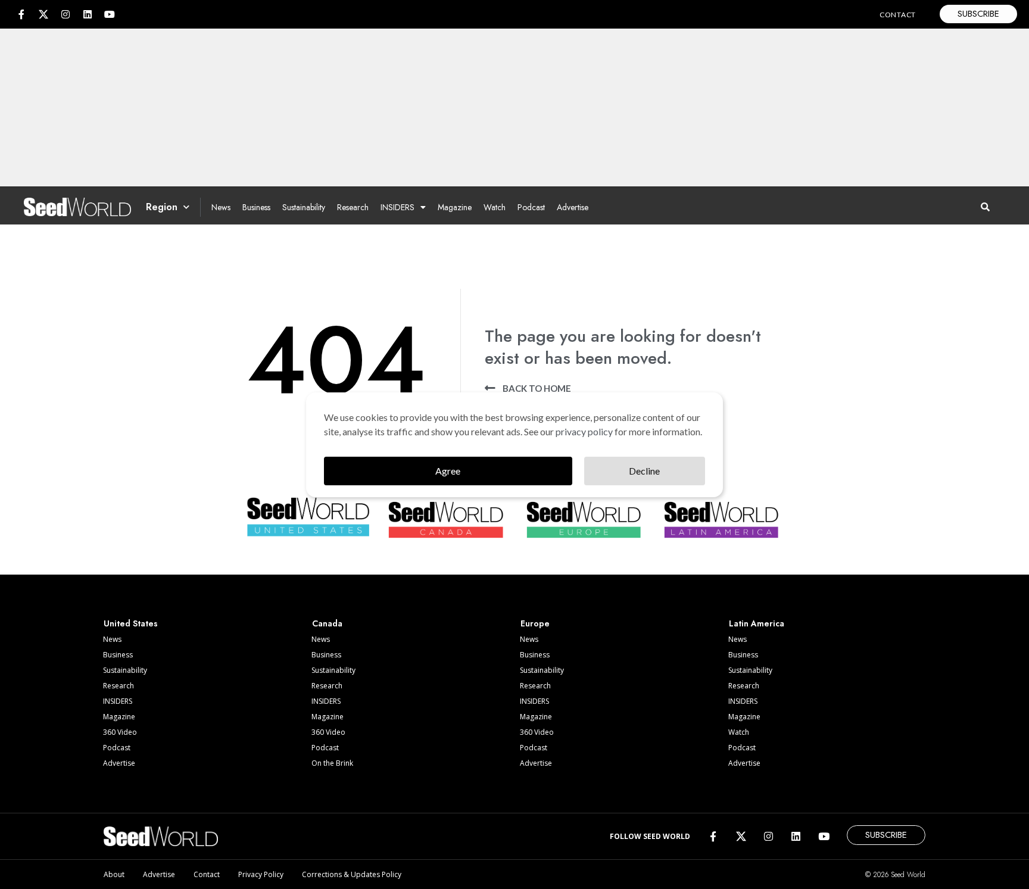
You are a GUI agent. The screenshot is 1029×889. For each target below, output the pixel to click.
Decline (644, 470)
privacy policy (584, 431)
